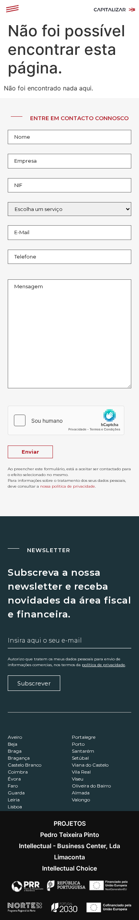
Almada (81, 793)
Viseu (77, 779)
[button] (12, 9)
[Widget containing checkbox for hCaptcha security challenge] (66, 420)
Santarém (83, 751)
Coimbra (18, 772)
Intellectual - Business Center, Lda (69, 846)
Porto (78, 744)
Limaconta (69, 857)
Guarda (16, 793)
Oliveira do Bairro (91, 786)
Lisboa (15, 806)
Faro (13, 786)
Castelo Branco (24, 765)
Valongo (81, 800)
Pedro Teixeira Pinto (69, 834)
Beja (12, 744)
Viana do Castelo (90, 765)
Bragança (19, 758)
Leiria (14, 800)
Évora (14, 779)
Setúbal (80, 758)
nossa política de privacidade (67, 486)
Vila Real (81, 772)
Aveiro (15, 737)
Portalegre (83, 737)
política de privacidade (103, 664)
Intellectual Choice (69, 868)
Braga (15, 751)
